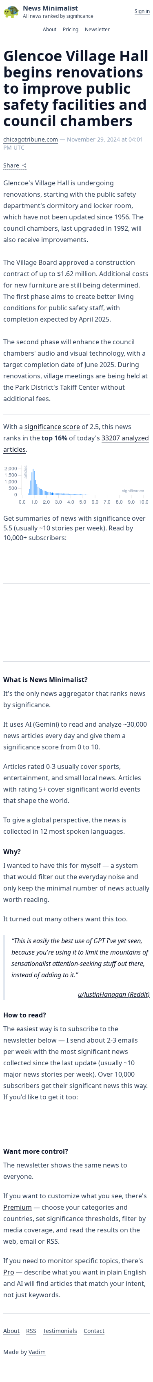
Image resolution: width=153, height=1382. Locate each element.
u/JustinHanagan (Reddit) (114, 994)
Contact (94, 1331)
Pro (8, 1272)
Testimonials (60, 1331)
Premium (17, 1207)
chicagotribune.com (30, 139)
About (49, 29)
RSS (31, 1331)
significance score (52, 426)
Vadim (37, 1352)
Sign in (142, 11)
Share (11, 165)
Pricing (70, 29)
